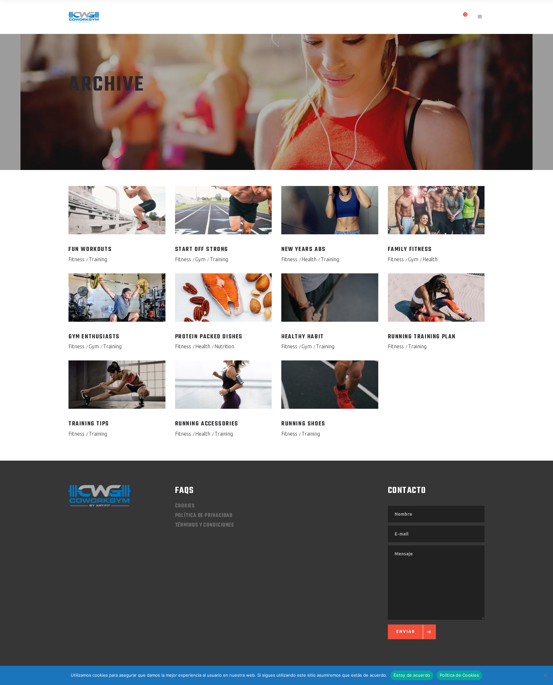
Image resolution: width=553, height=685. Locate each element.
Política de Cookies (459, 675)
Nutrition (224, 346)
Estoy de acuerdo (412, 675)
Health (309, 259)
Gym (200, 259)
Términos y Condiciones (204, 525)
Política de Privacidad (204, 516)
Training (98, 259)
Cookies (185, 506)
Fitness (76, 259)
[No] (545, 675)
